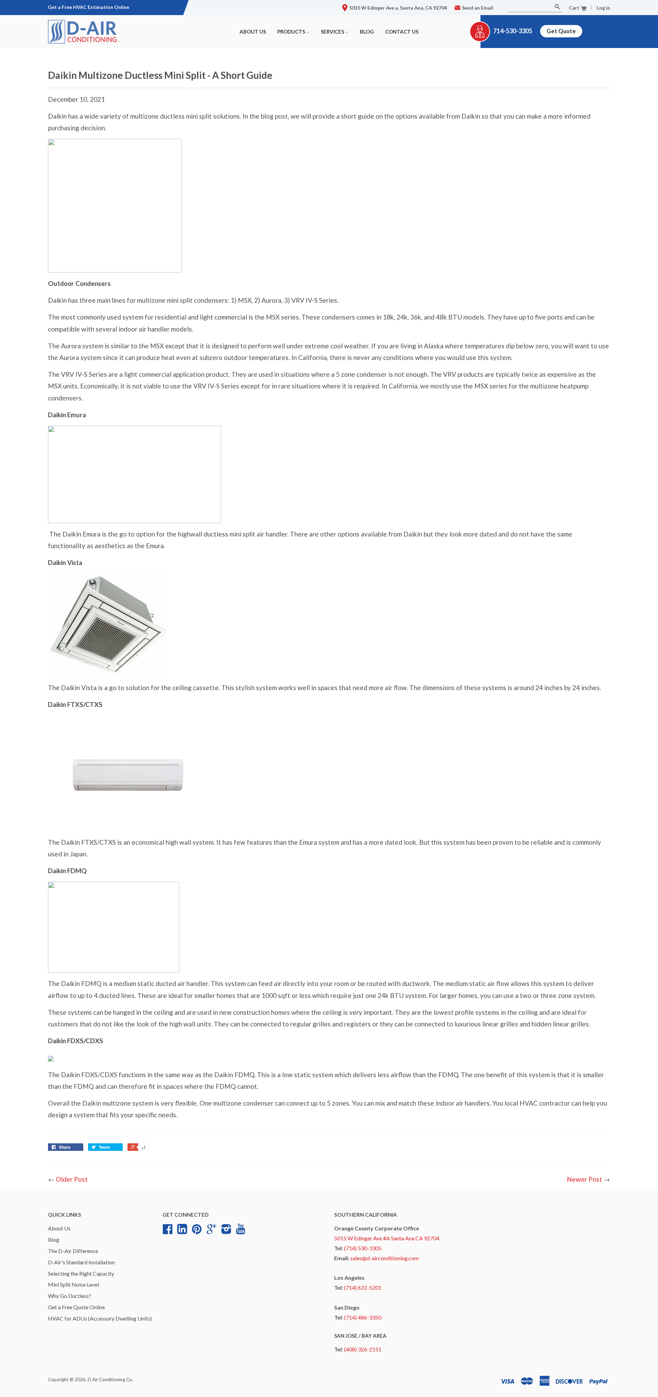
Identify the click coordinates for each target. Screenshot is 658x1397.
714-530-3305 (512, 31)
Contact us (401, 31)
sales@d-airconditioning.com (384, 1258)
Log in (603, 8)
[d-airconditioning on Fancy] (182, 1231)
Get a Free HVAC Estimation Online (88, 7)
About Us (253, 31)
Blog (367, 31)
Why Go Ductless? (69, 1295)
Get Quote (561, 31)
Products (291, 31)
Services (333, 31)
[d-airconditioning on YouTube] (240, 1231)
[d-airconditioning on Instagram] (226, 1231)
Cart (575, 8)
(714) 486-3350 (362, 1317)
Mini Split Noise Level (73, 1284)
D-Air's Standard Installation (81, 1262)
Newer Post (584, 1179)
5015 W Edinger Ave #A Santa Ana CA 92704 (386, 1238)
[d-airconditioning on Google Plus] (211, 1231)
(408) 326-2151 (362, 1349)
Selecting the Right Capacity (81, 1273)
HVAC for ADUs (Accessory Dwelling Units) (100, 1318)
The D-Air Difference (73, 1251)
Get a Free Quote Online (76, 1307)
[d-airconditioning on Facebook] (167, 1231)
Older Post (72, 1179)
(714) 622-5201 (362, 1287)
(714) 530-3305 (362, 1248)
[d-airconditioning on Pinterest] (197, 1231)
